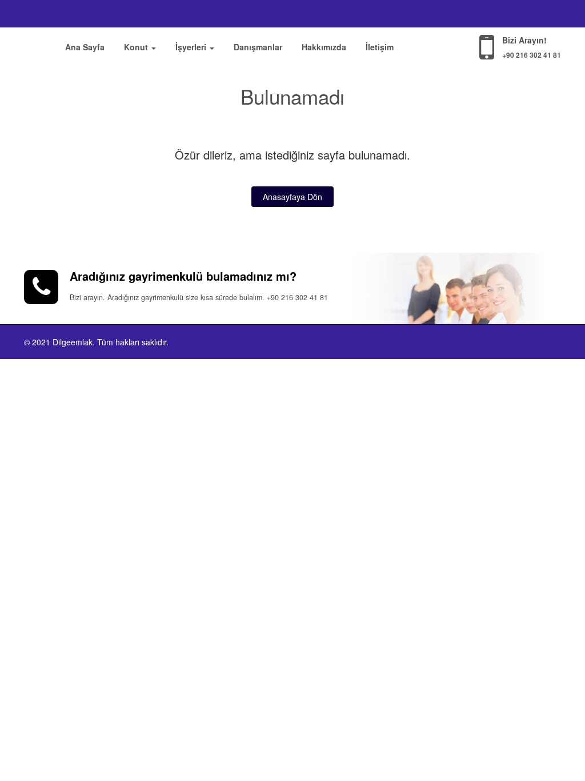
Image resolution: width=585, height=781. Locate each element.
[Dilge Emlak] (35, 45)
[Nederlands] (554, 13)
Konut (137, 47)
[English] (507, 13)
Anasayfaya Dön (292, 196)
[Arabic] (523, 13)
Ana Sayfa (85, 47)
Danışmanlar (258, 47)
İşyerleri (192, 47)
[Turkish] (491, 13)
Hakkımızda (324, 47)
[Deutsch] (539, 13)
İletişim (380, 47)
